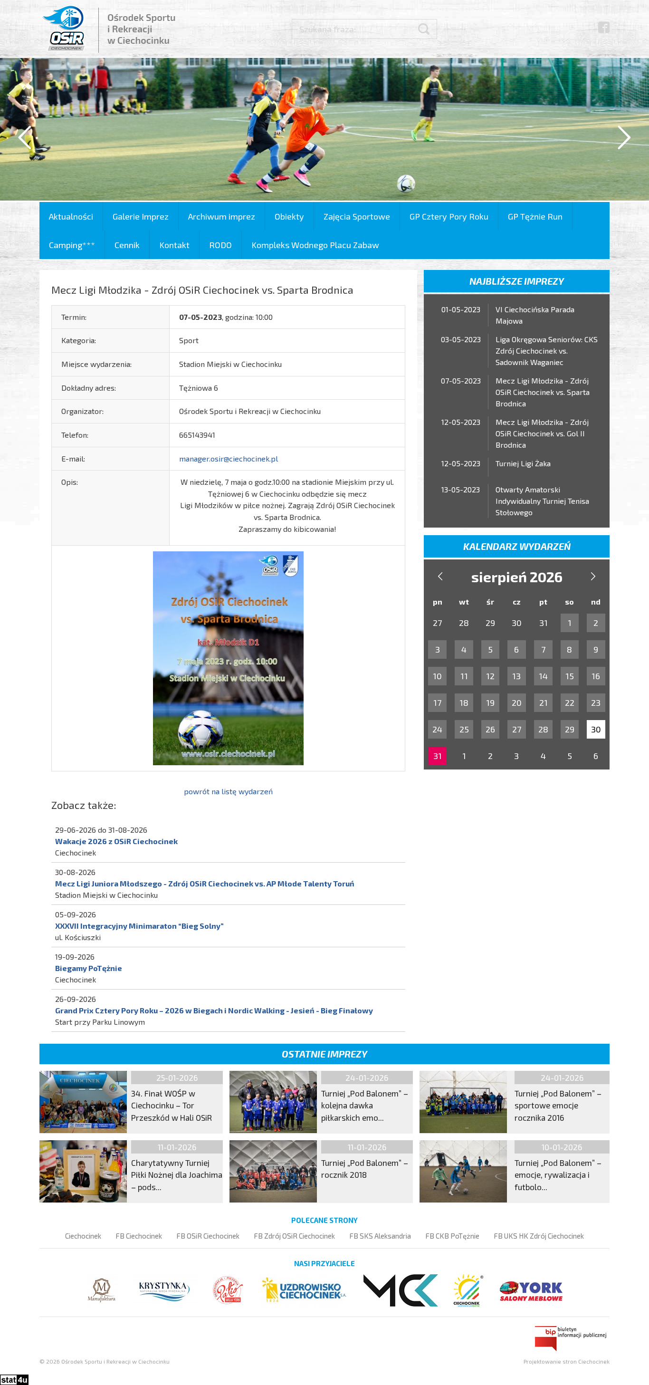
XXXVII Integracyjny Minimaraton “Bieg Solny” (139, 925)
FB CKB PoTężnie (452, 1235)
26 (490, 729)
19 (490, 702)
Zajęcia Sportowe (357, 216)
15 (569, 676)
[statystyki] (14, 1378)
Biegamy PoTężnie (88, 967)
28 (543, 729)
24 (437, 729)
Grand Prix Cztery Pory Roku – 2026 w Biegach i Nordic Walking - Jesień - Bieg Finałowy (214, 1010)
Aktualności (71, 216)
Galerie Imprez (141, 216)
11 (464, 676)
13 (516, 676)
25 (464, 729)
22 (569, 702)
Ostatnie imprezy (324, 1053)
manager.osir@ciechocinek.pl (228, 458)
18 (463, 702)
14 (543, 676)
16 (596, 676)
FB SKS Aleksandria (380, 1235)
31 (437, 755)
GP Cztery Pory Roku (449, 216)
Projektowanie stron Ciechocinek (567, 1361)
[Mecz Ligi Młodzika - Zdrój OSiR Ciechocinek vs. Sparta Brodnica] (228, 657)
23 (596, 702)
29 (569, 729)
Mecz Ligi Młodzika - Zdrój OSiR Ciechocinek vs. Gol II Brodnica (542, 433)
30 (596, 729)
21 (543, 702)
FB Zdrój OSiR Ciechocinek (294, 1235)
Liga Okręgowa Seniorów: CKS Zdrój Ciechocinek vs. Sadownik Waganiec (547, 350)
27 (516, 729)
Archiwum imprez (221, 216)
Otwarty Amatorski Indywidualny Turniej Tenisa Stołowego (542, 501)
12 (490, 676)
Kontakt (174, 245)
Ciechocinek (83, 1235)
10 (437, 676)
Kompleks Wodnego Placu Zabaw (315, 245)
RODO (220, 245)
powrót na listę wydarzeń (228, 791)
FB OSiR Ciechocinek (207, 1235)
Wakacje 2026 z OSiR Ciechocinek (116, 841)
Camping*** (72, 245)
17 (437, 702)
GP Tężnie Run (535, 216)
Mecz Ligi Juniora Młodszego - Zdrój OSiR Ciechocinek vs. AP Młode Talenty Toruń (204, 883)
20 (517, 702)
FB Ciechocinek (138, 1235)
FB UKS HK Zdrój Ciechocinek (539, 1235)
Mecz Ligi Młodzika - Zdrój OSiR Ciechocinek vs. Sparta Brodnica (543, 392)
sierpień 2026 (517, 576)
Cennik (127, 245)
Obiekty (289, 216)
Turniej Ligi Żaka (523, 463)
